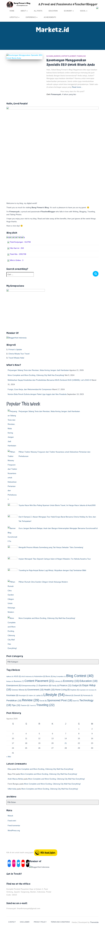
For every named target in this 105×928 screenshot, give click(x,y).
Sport (76, 701)
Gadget (77, 685)
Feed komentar (14, 825)
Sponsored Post (59, 700)
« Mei (8, 757)
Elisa (10, 769)
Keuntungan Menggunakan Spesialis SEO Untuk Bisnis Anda (70, 62)
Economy (68, 11)
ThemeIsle (94, 922)
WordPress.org (14, 830)
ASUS (17, 676)
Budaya (9, 681)
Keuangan (23, 695)
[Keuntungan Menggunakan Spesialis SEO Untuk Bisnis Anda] (24, 56)
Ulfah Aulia (12, 789)
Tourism (25, 705)
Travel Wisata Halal (16, 358)
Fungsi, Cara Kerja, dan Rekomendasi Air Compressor (30, 389)
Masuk (10, 816)
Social (83, 11)
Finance (65, 685)
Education (53, 11)
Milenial (69, 695)
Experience (31, 17)
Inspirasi (74, 690)
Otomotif (78, 695)
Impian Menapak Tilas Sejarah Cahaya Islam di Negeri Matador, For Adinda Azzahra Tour (55, 559)
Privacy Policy (40, 922)
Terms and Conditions (60, 922)
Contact (12, 922)
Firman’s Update (15, 349)
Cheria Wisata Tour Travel (18, 354)
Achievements (50, 17)
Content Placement (68, 56)
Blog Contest (79, 676)
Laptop (39, 695)
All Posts (38, 11)
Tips (16, 705)
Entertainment (13, 685)
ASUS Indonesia (27, 676)
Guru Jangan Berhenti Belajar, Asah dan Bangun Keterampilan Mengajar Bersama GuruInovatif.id (58, 528)
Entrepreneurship (29, 685)
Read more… (77, 87)
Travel (33, 705)
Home (12, 11)
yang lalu (69, 94)
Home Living (62, 689)
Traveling (45, 705)
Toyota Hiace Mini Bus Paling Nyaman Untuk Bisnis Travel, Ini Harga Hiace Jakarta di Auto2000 (57, 505)
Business (57, 56)
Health (49, 689)
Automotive (39, 676)
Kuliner (32, 695)
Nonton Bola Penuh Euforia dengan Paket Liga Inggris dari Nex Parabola (37, 394)
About (23, 11)
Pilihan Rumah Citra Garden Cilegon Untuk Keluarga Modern (43, 582)
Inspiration (83, 690)
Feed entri (12, 821)
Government (35, 689)
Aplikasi (9, 676)
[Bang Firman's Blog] (18, 4)
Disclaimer (24, 922)
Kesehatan (12, 695)
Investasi (92, 690)
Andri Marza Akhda (15, 779)
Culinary (58, 681)
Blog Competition (59, 676)
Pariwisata (88, 695)
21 (66, 743)
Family (55, 686)
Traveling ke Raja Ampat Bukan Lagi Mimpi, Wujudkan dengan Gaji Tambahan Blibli (52, 570)
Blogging (49, 56)
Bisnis (49, 676)
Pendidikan (13, 700)
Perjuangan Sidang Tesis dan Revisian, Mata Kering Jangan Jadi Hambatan (38, 370)
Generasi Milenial (19, 690)
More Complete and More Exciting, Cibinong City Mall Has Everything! (36, 375)
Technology (81, 56)
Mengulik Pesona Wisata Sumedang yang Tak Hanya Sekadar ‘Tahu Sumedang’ (51, 547)
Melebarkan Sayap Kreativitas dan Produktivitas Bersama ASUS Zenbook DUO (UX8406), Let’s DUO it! (49, 380)
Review (30, 700)
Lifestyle (14, 17)
